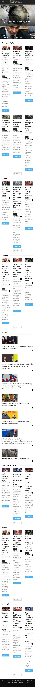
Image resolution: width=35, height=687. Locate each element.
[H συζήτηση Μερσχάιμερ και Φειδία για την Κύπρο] (17, 609)
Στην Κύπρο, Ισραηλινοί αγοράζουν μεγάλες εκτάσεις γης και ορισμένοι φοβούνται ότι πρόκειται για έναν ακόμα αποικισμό (29, 626)
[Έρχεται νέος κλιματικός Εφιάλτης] (17, 15)
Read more (5, 110)
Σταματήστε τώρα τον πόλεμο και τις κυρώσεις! (16, 459)
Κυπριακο (29, 680)
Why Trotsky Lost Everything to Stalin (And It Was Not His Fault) (29, 271)
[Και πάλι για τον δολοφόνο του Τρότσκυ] (17, 48)
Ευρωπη (8, 680)
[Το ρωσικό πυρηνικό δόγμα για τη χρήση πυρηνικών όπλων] (17, 260)
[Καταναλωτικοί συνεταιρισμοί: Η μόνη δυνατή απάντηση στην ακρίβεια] (10, 398)
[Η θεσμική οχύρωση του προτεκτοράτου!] (17, 470)
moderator (4, 77)
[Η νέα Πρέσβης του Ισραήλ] (6, 470)
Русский (27, 682)
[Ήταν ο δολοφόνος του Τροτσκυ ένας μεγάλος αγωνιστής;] (29, 117)
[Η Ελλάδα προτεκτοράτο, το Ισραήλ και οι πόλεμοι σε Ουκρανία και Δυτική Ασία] (10, 340)
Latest (3, 76)
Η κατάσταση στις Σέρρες (17, 124)
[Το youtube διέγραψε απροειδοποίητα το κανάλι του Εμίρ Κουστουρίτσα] (29, 48)
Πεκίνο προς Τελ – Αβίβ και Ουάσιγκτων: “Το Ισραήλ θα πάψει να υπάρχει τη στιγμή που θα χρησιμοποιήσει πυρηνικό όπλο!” (17, 386)
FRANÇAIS (21, 682)
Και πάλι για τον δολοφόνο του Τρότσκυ (17, 56)
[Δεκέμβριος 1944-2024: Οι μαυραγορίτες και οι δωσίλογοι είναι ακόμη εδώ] (10, 415)
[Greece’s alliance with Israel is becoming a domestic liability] (29, 470)
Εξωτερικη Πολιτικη (16, 680)
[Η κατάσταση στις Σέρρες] (17, 117)
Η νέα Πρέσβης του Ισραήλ (6, 476)
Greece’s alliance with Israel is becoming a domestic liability (29, 481)
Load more (17, 173)
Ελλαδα (3, 35)
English (27, 280)
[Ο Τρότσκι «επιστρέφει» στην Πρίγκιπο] (6, 117)
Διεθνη (3, 19)
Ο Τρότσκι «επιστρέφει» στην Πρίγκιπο (6, 124)
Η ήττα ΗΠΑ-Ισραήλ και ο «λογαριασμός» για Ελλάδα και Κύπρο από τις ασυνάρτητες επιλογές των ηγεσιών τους (17, 366)
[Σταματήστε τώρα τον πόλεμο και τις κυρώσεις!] (10, 453)
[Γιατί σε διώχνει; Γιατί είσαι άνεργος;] (14, 32)
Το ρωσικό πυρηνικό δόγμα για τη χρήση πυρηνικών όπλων (17, 269)
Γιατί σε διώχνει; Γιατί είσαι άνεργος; (6, 191)
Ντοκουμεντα (9, 682)
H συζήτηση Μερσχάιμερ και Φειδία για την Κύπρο (17, 618)
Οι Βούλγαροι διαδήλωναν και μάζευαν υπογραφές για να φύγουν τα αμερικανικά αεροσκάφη (6, 63)
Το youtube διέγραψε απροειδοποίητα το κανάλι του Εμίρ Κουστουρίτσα (29, 59)
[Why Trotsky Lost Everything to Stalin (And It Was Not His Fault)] (29, 260)
